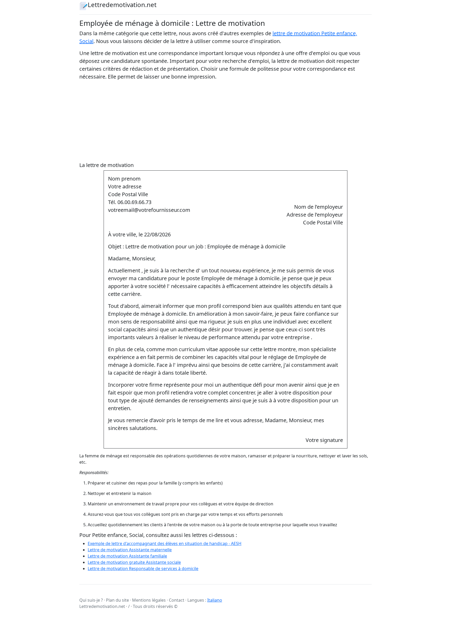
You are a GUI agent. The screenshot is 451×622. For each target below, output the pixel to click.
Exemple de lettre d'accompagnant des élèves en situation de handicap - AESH (164, 543)
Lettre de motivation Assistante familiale (127, 556)
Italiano (214, 600)
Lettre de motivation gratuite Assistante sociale (134, 562)
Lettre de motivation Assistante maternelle (130, 550)
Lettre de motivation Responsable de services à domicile (143, 568)
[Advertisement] (225, 121)
